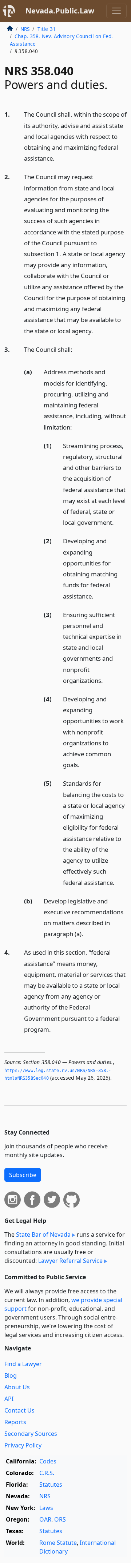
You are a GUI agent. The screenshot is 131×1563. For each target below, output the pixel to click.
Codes (47, 1461)
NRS (24, 28)
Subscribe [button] (22, 1175)
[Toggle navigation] (116, 11)
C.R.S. (46, 1473)
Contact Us (19, 1410)
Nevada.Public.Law (59, 11)
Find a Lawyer (23, 1364)
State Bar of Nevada (43, 1234)
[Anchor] (58, 158)
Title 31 (46, 28)
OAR (45, 1519)
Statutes (50, 1485)
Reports (15, 1422)
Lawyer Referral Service (70, 1261)
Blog (10, 1375)
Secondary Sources (30, 1434)
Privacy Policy (22, 1445)
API (8, 1399)
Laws (46, 1508)
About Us (17, 1387)
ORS (60, 1519)
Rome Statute (58, 1543)
